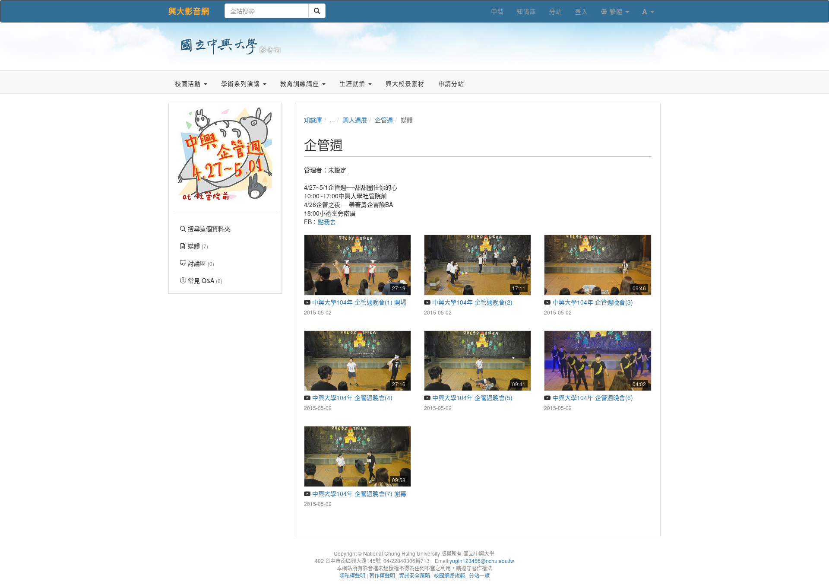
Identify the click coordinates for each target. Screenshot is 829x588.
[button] (648, 11)
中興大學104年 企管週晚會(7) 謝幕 (358, 493)
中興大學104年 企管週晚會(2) (471, 302)
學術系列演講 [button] (241, 83)
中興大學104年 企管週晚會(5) (471, 397)
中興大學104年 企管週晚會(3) (592, 302)
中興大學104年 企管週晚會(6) (592, 397)
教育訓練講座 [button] (300, 83)
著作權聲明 (382, 575)
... (332, 119)
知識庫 (313, 119)
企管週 (384, 119)
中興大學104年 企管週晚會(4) (351, 397)
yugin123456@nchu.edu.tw (481, 560)
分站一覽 (479, 575)
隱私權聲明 (352, 575)
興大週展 (355, 119)
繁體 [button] (616, 11)
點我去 (327, 221)
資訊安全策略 (414, 575)
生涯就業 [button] (353, 83)
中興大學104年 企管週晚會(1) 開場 (358, 302)
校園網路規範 (449, 575)
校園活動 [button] (189, 83)
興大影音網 (188, 11)
